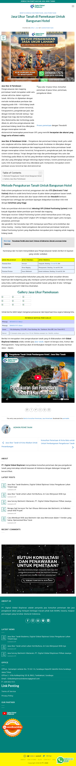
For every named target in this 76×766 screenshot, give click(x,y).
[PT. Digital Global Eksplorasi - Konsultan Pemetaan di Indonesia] (38, 6)
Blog (40, 760)
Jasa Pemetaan (50, 13)
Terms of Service (8, 691)
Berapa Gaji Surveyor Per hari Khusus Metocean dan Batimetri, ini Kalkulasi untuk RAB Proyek (38, 509)
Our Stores (31, 760)
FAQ (53, 760)
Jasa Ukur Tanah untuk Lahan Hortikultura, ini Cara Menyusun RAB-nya (36, 494)
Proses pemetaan (44, 125)
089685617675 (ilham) (16, 325)
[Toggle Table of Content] (39, 173)
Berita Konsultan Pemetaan (31, 13)
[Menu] (73, 6)
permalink (66, 418)
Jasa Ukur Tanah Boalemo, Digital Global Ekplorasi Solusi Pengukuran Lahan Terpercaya (38, 485)
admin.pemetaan (47, 28)
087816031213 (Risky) (16, 322)
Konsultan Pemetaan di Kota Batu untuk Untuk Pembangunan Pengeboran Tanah (58, 442)
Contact (47, 760)
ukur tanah (39, 341)
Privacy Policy (7, 696)
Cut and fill (54, 263)
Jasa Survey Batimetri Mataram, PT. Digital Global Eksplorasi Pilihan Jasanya (39, 501)
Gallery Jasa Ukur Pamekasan (15, 179)
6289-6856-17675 (9, 682)
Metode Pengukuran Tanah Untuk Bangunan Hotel (23, 176)
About (23, 760)
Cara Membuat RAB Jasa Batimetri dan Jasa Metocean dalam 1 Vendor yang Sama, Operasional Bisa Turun (39, 519)
